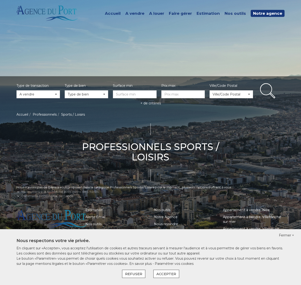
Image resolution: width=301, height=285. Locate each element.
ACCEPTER (166, 274)
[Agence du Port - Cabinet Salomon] (47, 13)
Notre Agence (166, 217)
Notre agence (267, 13)
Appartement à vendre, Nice (246, 210)
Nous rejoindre (166, 224)
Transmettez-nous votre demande (47, 196)
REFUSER (133, 274)
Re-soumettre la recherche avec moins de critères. (60, 192)
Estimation (208, 13)
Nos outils (235, 13)
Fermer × (286, 235)
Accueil (113, 13)
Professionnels (45, 114)
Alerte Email (95, 217)
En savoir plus (141, 264)
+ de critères (150, 103)
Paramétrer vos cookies (174, 264)
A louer (156, 13)
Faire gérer (180, 13)
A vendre (134, 13)
